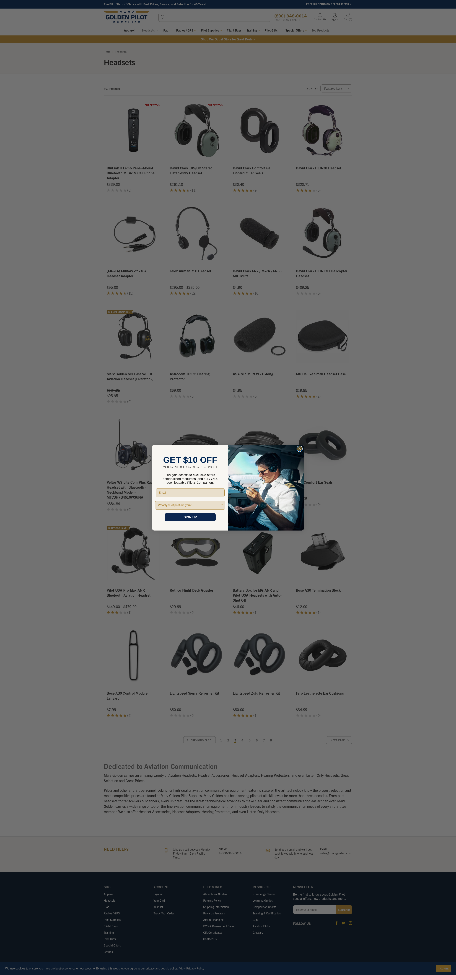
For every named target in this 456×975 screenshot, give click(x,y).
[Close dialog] (299, 448)
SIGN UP (190, 517)
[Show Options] (222, 505)
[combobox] (189, 505)
